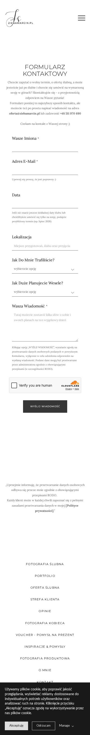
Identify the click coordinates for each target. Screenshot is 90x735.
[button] (81, 18)
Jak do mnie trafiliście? (33, 260)
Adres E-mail (23, 161)
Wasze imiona (24, 138)
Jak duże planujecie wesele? (37, 283)
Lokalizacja (21, 237)
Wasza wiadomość (28, 306)
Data (16, 195)
